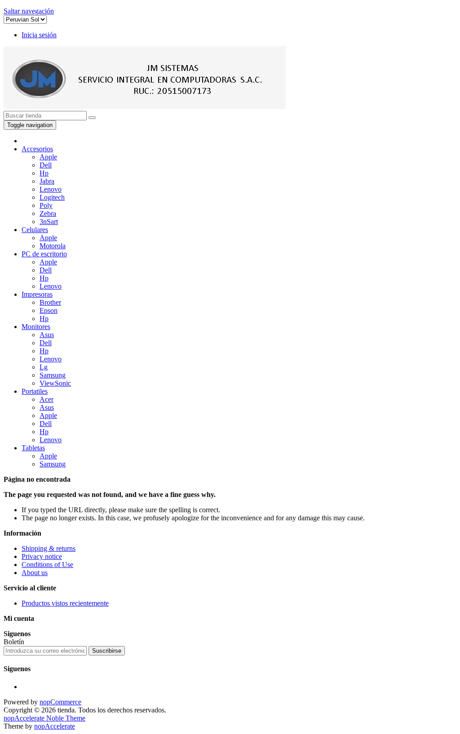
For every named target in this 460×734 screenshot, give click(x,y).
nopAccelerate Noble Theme (44, 718)
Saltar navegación (29, 11)
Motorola (53, 246)
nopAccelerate (54, 726)
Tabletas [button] (33, 448)
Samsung (53, 375)
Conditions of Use (47, 564)
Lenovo (51, 189)
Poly (46, 205)
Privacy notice (42, 556)
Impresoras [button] (37, 294)
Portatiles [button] (35, 391)
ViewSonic (55, 383)
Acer (46, 399)
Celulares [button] (35, 229)
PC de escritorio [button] (44, 254)
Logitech (52, 197)
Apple (48, 157)
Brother (50, 302)
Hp (44, 173)
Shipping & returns (48, 548)
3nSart (49, 221)
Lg (44, 367)
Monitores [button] (36, 326)
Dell (46, 165)
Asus (47, 334)
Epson (49, 310)
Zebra (48, 213)
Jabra (47, 181)
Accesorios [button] (37, 149)
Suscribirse (106, 650)
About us (35, 572)
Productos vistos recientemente (65, 603)
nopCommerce (60, 702)
